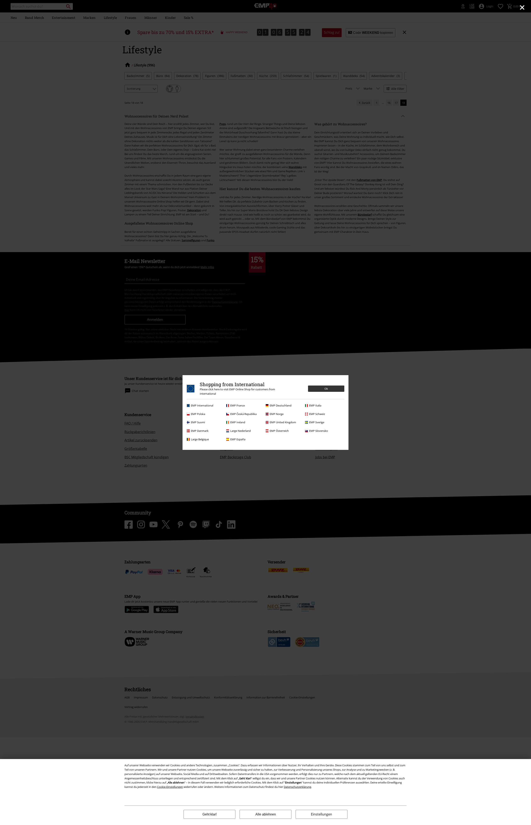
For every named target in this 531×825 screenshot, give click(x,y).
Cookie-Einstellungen (170, 787)
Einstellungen (321, 814)
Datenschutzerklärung (297, 787)
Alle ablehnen (265, 814)
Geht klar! (209, 814)
